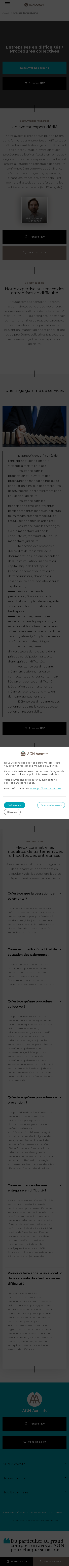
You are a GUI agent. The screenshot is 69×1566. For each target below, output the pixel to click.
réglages (29, 782)
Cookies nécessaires (51, 805)
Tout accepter (14, 805)
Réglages (12, 812)
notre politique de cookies (45, 788)
